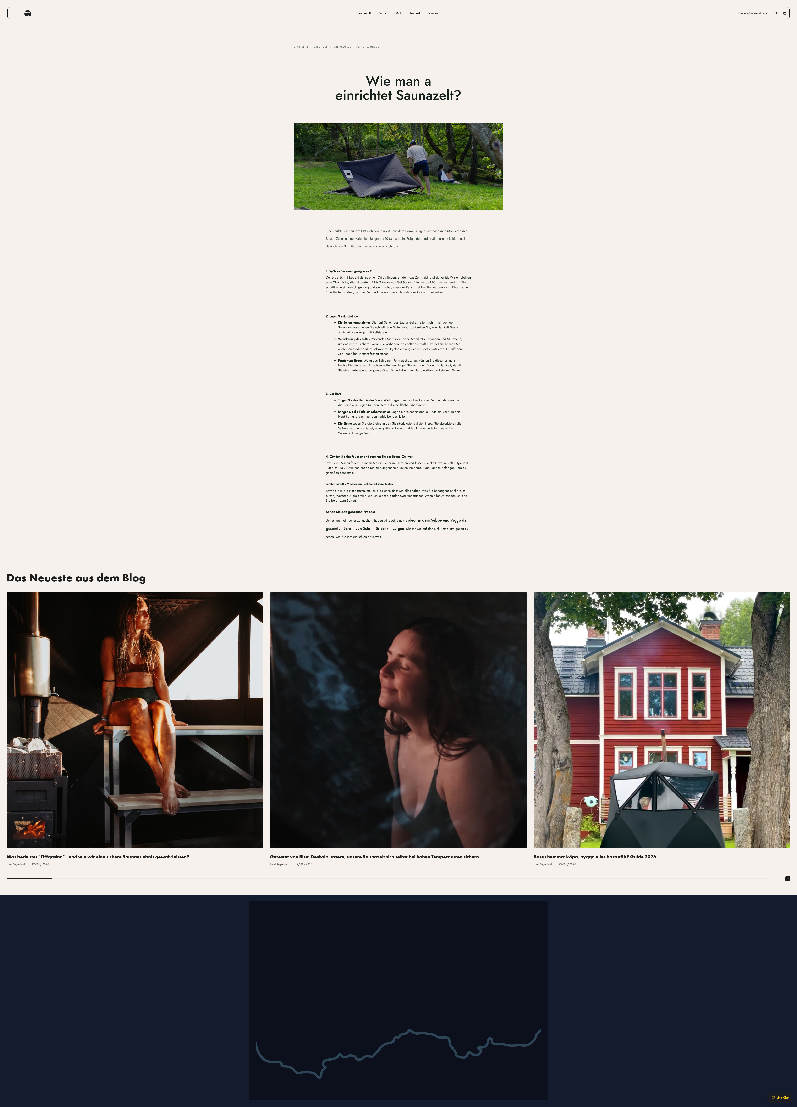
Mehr (399, 13)
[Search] (775, 13)
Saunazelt (364, 13)
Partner (383, 13)
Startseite (301, 46)
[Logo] (27, 13)
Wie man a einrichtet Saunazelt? (359, 46)
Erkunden (321, 46)
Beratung (433, 13)
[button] (787, 878)
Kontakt (415, 13)
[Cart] (784, 13)
